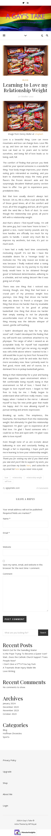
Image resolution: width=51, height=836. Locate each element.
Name (6, 518)
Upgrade (7, 771)
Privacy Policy (9, 760)
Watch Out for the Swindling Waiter (20, 650)
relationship (17, 477)
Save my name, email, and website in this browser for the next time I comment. (23, 566)
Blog (25, 80)
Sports (6, 736)
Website (7, 546)
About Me (7, 794)
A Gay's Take (25, 16)
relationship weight (34, 477)
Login (5, 805)
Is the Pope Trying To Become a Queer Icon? (25, 653)
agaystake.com (13, 488)
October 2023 (10, 713)
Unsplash (39, 134)
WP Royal (32, 824)
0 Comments (42, 488)
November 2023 (11, 710)
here (28, 465)
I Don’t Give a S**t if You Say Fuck (19, 664)
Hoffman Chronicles (12, 733)
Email (6, 532)
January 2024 (9, 703)
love (6, 477)
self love (8, 481)
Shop (5, 783)
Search (43, 633)
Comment (7, 573)
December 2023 (11, 707)
